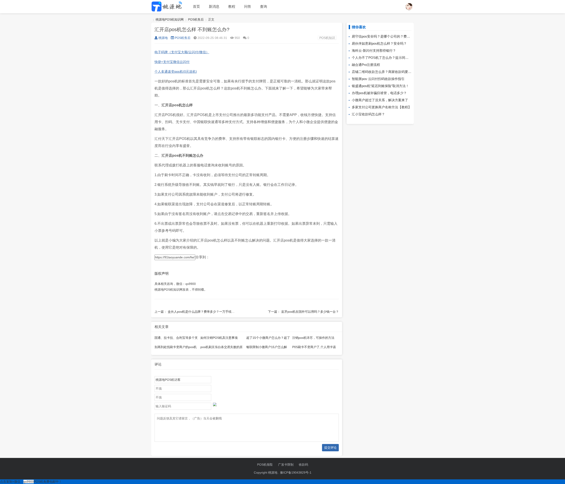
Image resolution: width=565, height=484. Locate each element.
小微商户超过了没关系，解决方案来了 (380, 100)
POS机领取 (265, 464)
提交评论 (330, 447)
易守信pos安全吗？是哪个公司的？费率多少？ (386, 36)
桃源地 (163, 38)
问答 (247, 6)
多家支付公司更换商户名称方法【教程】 (381, 107)
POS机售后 (196, 19)
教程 (231, 6)
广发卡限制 (286, 464)
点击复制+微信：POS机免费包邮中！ (31, 481)
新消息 (214, 6)
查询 (263, 6)
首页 (196, 6)
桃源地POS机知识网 (170, 19)
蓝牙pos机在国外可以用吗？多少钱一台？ (310, 311)
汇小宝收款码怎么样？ (368, 114)
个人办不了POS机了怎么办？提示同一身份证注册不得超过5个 (397, 57)
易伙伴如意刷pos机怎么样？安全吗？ (379, 43)
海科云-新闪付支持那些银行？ (374, 50)
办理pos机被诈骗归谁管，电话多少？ (379, 93)
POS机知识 (327, 38)
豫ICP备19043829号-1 (295, 472)
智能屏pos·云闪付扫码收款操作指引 (378, 79)
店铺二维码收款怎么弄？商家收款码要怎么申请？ (388, 72)
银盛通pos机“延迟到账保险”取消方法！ (380, 86)
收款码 (303, 464)
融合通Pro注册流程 (366, 65)
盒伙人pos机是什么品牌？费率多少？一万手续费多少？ (206, 311)
